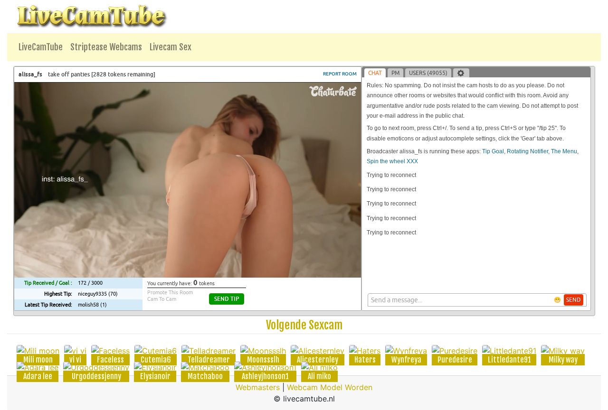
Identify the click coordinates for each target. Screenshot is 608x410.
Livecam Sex (170, 47)
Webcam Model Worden (329, 387)
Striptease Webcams (106, 47)
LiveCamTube (41, 47)
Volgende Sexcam (304, 325)
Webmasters (258, 387)
